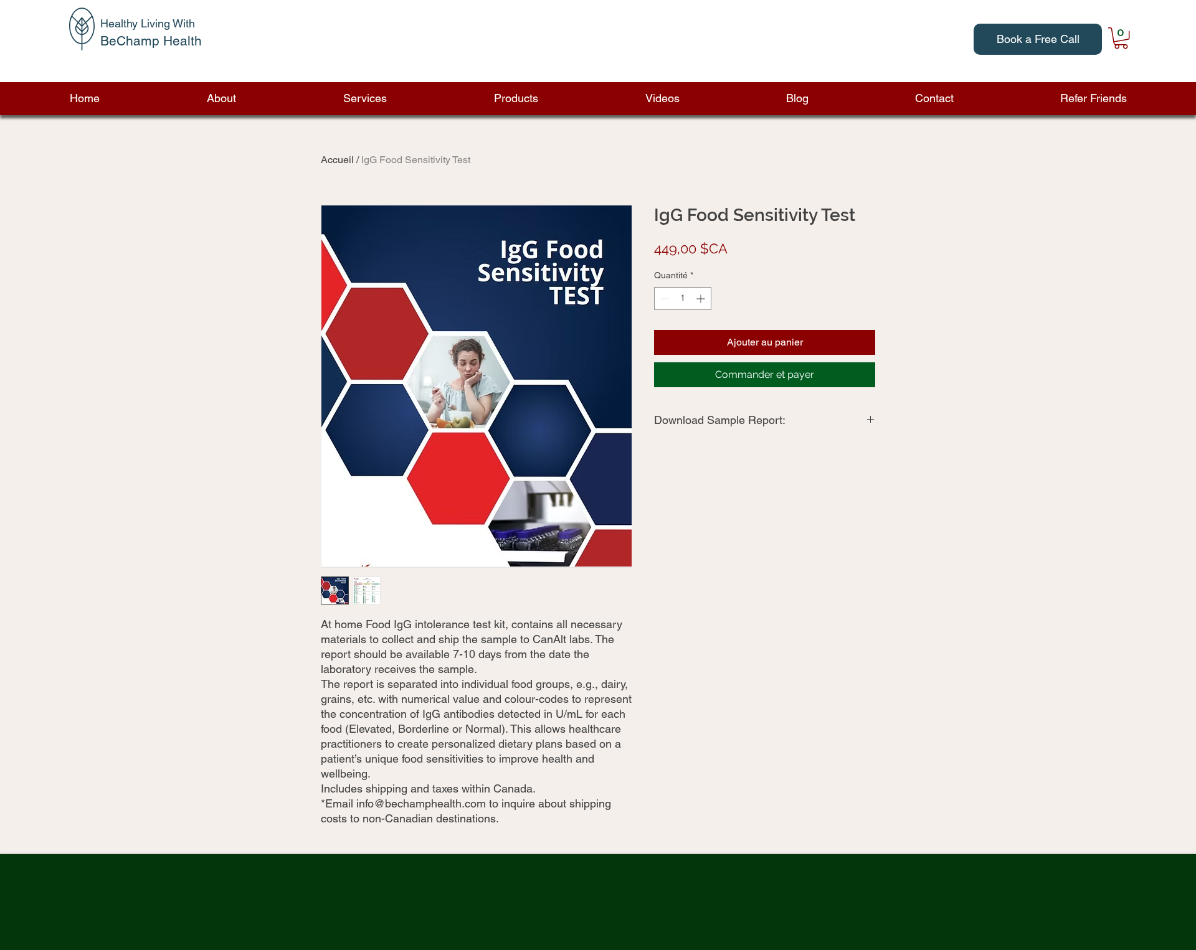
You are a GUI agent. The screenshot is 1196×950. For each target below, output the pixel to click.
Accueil (337, 160)
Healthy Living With (147, 23)
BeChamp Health (151, 41)
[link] (1121, 38)
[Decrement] (664, 298)
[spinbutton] (683, 298)
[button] (221, 98)
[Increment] (702, 298)
